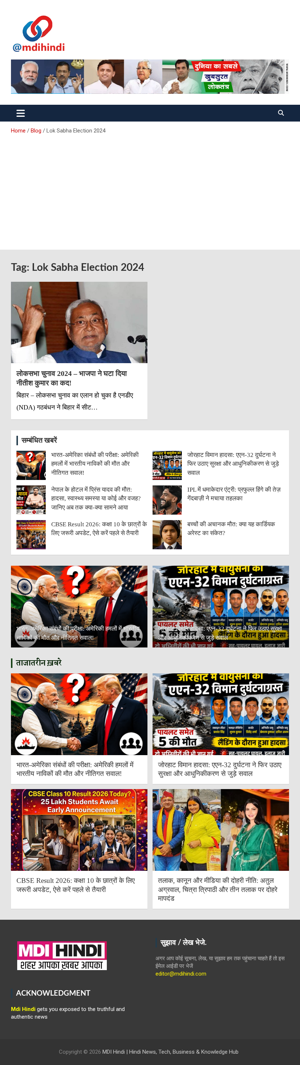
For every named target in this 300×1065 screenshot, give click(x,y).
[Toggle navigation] (20, 113)
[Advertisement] (150, 189)
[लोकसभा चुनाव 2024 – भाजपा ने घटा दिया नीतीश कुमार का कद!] (79, 322)
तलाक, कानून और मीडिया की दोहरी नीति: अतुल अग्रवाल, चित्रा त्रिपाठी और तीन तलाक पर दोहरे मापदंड (217, 889)
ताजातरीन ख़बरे (39, 663)
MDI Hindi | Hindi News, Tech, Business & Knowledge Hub (170, 1052)
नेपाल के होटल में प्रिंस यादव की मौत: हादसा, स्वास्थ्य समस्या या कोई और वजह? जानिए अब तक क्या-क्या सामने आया (96, 498)
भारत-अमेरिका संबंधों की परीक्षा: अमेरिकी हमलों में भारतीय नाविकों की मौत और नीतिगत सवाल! (95, 463)
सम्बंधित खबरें (39, 440)
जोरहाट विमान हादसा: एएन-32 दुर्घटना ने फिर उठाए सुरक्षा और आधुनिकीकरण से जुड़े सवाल (233, 463)
